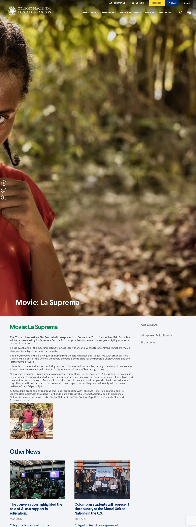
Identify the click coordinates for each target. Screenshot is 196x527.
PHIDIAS (172, 3)
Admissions (157, 3)
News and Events (130, 12)
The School (90, 12)
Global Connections (158, 12)
